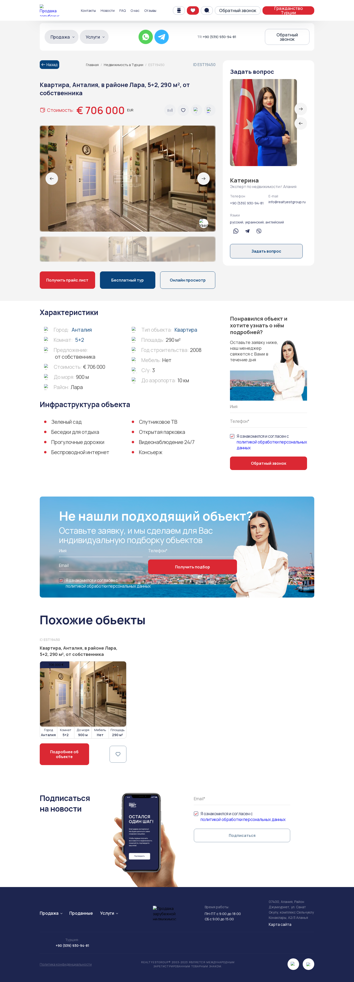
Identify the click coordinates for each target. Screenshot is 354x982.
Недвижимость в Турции (123, 64)
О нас (135, 10)
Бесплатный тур (127, 280)
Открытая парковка (162, 432)
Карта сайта (280, 924)
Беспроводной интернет (80, 452)
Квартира (186, 329)
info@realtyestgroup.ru (287, 202)
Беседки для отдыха (75, 432)
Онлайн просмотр (188, 280)
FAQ (122, 10)
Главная (92, 64)
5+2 (79, 339)
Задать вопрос (266, 251)
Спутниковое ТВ (158, 421)
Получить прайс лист (67, 280)
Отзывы (150, 10)
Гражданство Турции (288, 10)
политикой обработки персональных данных (272, 445)
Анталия (82, 329)
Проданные (81, 913)
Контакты (88, 10)
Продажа (60, 37)
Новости (108, 10)
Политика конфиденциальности (66, 964)
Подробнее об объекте (64, 754)
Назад (52, 64)
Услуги (93, 37)
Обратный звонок (237, 10)
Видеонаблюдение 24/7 (167, 442)
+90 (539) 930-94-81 (219, 37)
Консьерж (150, 452)
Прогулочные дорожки (77, 442)
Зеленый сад (66, 421)
